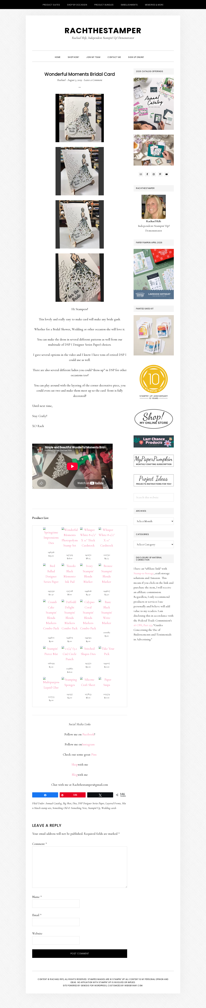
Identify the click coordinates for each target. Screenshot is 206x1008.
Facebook (88, 734)
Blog (75, 775)
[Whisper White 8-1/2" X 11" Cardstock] (107, 530)
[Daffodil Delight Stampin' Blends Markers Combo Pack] (70, 602)
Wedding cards (108, 808)
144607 (106, 591)
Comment (39, 844)
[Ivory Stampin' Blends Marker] (88, 566)
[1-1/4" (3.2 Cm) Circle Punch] (70, 649)
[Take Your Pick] (107, 649)
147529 (69, 554)
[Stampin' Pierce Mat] (51, 649)
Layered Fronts (113, 803)
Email (36, 915)
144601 (51, 637)
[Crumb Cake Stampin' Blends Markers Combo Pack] (51, 602)
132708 (69, 591)
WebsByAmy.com (133, 985)
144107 (106, 663)
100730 (106, 554)
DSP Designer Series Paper (91, 803)
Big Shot (67, 803)
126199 (51, 663)
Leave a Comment (93, 80)
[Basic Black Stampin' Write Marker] (107, 602)
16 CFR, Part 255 (143, 625)
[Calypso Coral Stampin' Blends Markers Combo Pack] (88, 602)
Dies (75, 803)
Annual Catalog (53, 803)
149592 (51, 591)
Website (37, 933)
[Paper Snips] (107, 680)
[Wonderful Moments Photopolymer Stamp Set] (70, 530)
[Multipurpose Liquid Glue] (51, 680)
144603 (69, 637)
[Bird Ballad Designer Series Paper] (51, 566)
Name (37, 897)
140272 (88, 554)
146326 (51, 552)
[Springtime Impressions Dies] (51, 530)
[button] (151, 54)
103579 (106, 694)
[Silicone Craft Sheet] (88, 680)
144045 (88, 637)
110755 (51, 696)
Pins (94, 755)
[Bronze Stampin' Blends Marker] (107, 566)
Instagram (88, 744)
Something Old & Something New (69, 808)
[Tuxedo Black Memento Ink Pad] (70, 566)
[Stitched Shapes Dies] (88, 649)
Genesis (85, 985)
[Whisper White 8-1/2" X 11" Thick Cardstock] (88, 530)
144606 (88, 591)
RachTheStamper (103, 30)
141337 (70, 694)
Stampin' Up (94, 808)
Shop (74, 765)
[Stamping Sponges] (70, 680)
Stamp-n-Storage (144, 573)
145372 (88, 663)
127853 (88, 694)
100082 (106, 632)
